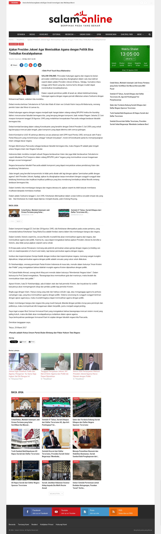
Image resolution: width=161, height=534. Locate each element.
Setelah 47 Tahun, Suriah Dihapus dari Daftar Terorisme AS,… (86, 211)
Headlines (43, 34)
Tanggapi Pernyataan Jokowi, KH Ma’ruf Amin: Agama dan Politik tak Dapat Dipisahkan (54, 373)
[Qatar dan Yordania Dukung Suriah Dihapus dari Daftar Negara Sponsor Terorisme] (87, 407)
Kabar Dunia (85, 34)
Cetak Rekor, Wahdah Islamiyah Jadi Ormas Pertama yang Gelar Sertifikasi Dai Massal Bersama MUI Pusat (129, 86)
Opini (99, 34)
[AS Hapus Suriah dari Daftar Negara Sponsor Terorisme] (25, 470)
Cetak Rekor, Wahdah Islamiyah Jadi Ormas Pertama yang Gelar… (35, 211)
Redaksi (34, 524)
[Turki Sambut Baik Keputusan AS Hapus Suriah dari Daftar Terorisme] (25, 439)
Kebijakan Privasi (46, 524)
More (139, 34)
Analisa (15, 398)
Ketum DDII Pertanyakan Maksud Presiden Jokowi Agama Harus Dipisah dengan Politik (86, 373)
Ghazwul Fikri (127, 34)
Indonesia (69, 34)
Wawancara (111, 34)
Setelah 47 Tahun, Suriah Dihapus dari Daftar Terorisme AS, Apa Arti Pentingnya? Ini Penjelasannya (127, 97)
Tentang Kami (23, 524)
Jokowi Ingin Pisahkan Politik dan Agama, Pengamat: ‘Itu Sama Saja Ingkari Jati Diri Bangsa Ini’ (22, 373)
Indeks (32, 34)
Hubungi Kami (61, 524)
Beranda (21, 34)
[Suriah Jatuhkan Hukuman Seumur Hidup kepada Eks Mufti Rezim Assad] (56, 470)
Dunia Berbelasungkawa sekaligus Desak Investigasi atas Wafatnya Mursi (49, 3)
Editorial (57, 34)
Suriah (45, 398)
